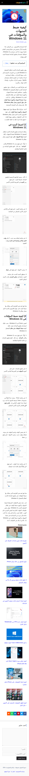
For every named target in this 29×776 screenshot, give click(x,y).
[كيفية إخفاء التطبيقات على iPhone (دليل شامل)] (14, 678)
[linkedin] (15, 713)
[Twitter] (21, 713)
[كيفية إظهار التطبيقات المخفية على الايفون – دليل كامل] (14, 699)
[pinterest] (18, 713)
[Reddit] (8, 713)
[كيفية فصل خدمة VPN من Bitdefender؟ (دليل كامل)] (14, 618)
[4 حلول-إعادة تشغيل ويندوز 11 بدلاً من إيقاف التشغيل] (14, 576)
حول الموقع (7, 771)
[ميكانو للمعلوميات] (22, 2)
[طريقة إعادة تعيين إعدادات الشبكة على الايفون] (14, 537)
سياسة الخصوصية (20, 771)
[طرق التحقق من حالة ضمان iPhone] (14, 558)
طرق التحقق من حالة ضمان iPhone (17, 561)
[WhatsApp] (12, 713)
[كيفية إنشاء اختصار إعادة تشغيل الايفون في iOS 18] (14, 597)
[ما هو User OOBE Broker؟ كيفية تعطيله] (14, 639)
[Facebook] (25, 713)
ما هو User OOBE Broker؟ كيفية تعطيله (15, 642)
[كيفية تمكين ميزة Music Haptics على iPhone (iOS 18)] (14, 657)
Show (6, 63)
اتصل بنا (13, 771)
